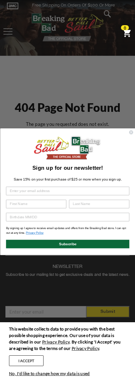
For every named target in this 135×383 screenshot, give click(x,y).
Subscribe (67, 244)
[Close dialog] (131, 132)
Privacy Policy (55, 342)
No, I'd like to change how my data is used (49, 373)
